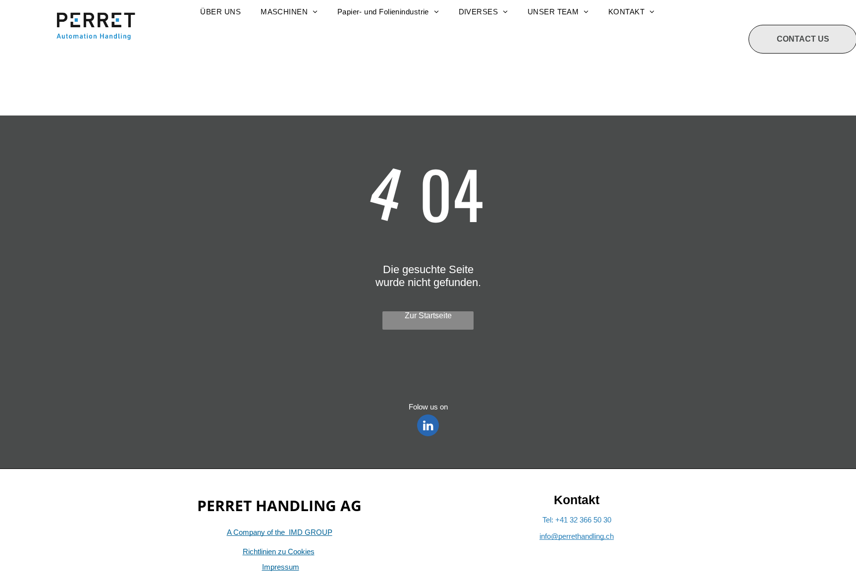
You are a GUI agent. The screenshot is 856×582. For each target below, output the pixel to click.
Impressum (280, 567)
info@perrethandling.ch (576, 536)
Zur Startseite (428, 315)
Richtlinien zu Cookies (279, 551)
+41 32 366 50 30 (583, 520)
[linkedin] (428, 426)
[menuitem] (220, 11)
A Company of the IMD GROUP (279, 532)
